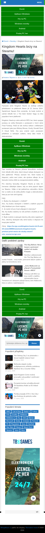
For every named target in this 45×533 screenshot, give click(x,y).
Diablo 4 (27, 411)
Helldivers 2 (10, 418)
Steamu (9, 430)
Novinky (31, 77)
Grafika (14, 415)
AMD (8, 411)
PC (7, 424)
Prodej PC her (22, 33)
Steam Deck (28, 427)
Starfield (31, 424)
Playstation (15, 424)
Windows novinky (22, 24)
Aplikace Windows (22, 14)
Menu (39, 2)
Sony (24, 424)
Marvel (30, 418)
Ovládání (26, 421)
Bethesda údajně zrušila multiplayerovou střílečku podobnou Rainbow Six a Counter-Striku (27, 366)
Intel (24, 418)
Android (22, 29)
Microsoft (9, 421)
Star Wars (10, 427)
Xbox (23, 430)
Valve (17, 430)
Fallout (34, 411)
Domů (22, 9)
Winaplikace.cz (5, 527)
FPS (7, 415)
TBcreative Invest (31, 527)
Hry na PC (22, 19)
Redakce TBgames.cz (10, 77)
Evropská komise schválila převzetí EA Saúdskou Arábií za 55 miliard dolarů (26, 385)
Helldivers (23, 415)
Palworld (35, 421)
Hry (19, 418)
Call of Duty (17, 411)
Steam (18, 427)
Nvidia (18, 421)
